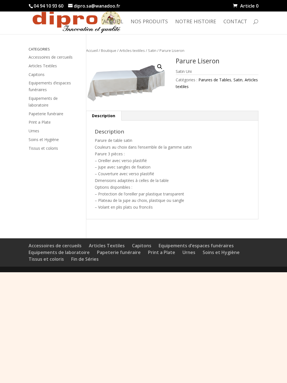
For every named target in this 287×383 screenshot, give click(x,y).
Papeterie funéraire (46, 113)
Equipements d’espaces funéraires (196, 246)
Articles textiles (132, 50)
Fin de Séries (85, 259)
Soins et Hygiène (44, 139)
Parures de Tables (214, 79)
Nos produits (149, 22)
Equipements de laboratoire (59, 252)
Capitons (37, 74)
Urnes (34, 130)
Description (103, 115)
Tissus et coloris (43, 148)
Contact (235, 22)
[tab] (104, 116)
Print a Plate (40, 122)
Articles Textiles (43, 65)
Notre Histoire (195, 22)
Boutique (108, 50)
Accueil (113, 22)
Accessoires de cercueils (51, 57)
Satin (152, 50)
